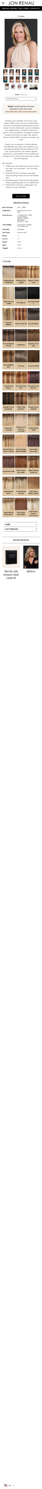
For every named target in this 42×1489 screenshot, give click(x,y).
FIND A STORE (21, 196)
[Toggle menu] (3, 3)
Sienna (31, 571)
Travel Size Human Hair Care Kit (11, 574)
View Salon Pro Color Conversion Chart (21, 111)
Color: (21, 94)
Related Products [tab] (21, 540)
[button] (9, 1486)
